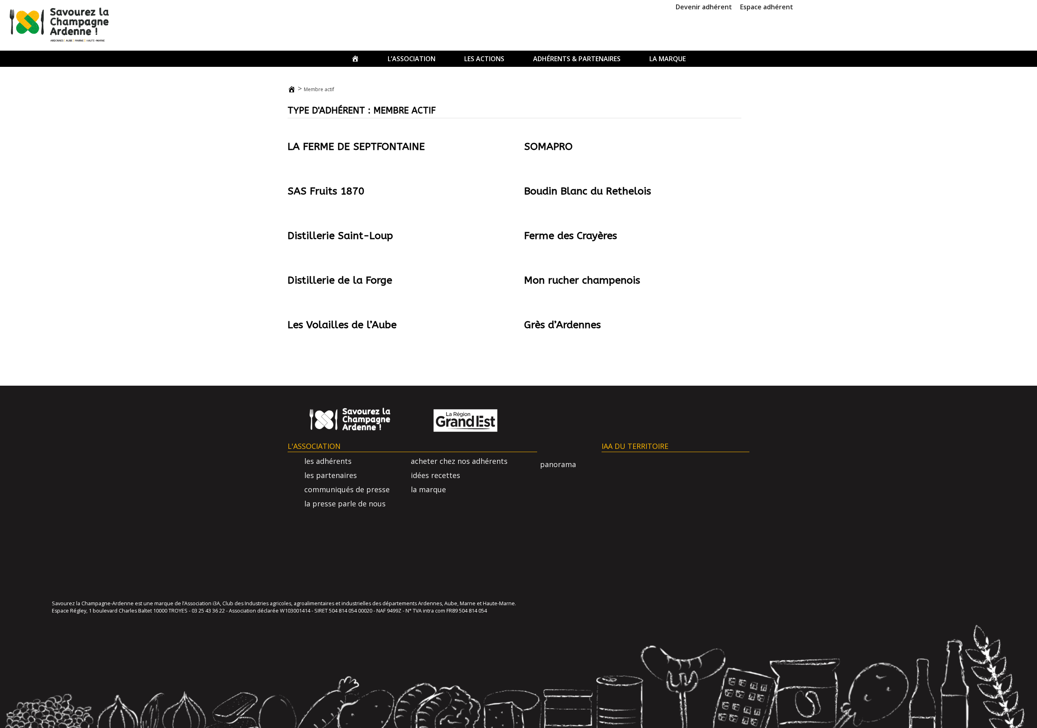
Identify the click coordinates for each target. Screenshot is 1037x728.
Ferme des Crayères (570, 236)
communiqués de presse (347, 489)
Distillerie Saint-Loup (340, 236)
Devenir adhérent (704, 6)
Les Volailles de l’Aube (342, 325)
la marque (428, 489)
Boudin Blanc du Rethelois (587, 191)
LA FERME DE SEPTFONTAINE (356, 147)
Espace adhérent (766, 6)
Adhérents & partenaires (577, 58)
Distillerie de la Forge (340, 280)
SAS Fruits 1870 (326, 191)
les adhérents (328, 461)
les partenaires (330, 475)
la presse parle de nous (345, 503)
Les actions (484, 58)
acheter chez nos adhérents (459, 461)
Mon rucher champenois (582, 280)
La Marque (667, 58)
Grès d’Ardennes (562, 325)
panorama (558, 464)
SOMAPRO (548, 147)
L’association (411, 58)
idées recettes (435, 475)
